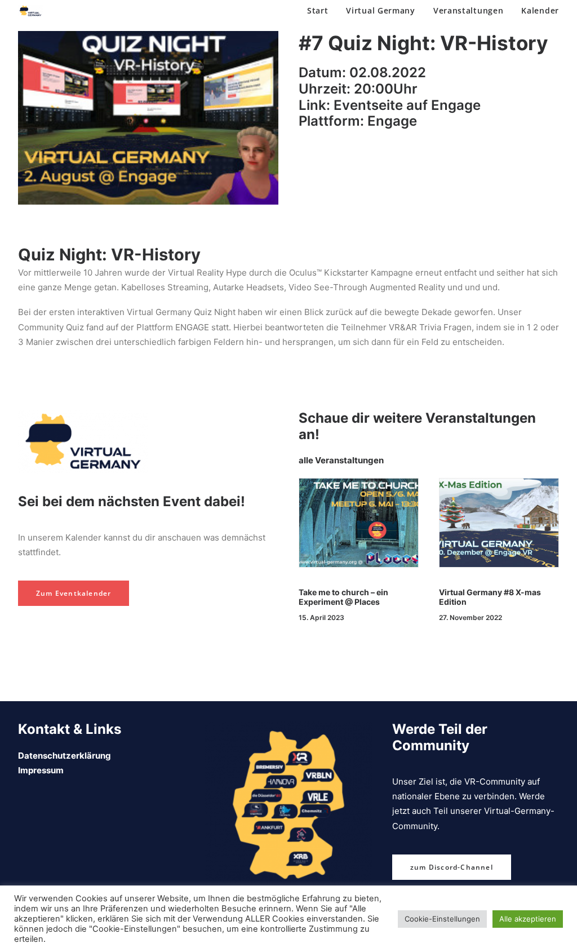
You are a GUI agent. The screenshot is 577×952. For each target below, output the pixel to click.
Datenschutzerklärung (64, 755)
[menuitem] (321, 10)
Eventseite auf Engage (407, 105)
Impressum (41, 770)
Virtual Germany (380, 10)
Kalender (540, 10)
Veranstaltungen (468, 10)
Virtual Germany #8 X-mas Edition (490, 596)
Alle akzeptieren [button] (527, 918)
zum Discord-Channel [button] (451, 867)
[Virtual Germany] (30, 10)
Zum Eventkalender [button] (73, 593)
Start (318, 10)
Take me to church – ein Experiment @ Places (343, 596)
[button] (358, 523)
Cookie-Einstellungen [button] (442, 918)
